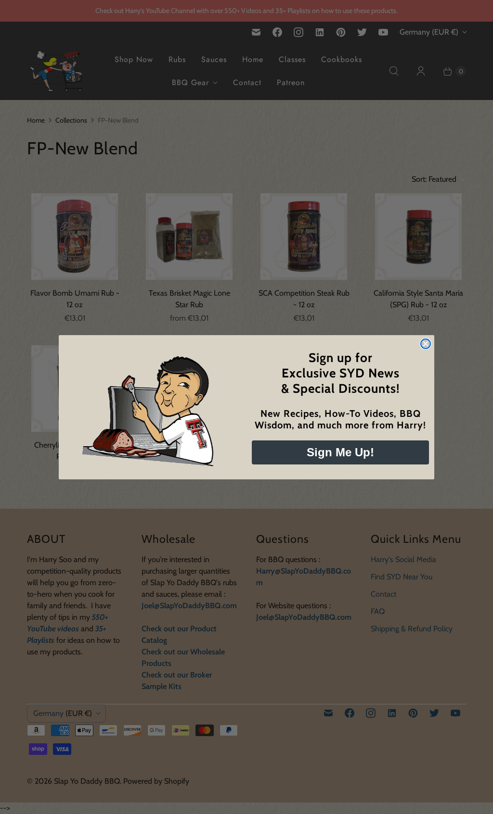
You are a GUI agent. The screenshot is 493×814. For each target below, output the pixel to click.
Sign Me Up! (340, 452)
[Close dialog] (425, 344)
